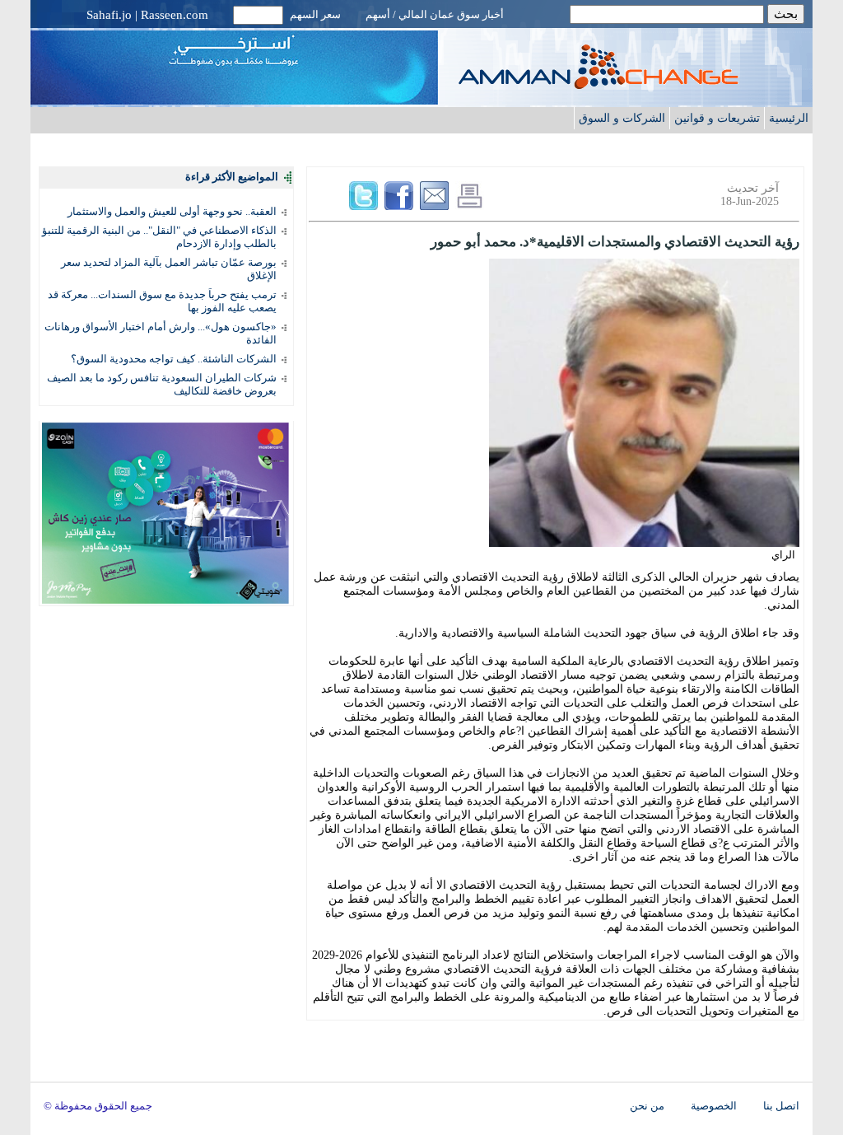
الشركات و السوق (622, 117)
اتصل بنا (781, 1106)
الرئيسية (788, 117)
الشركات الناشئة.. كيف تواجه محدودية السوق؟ (174, 359)
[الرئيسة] (631, 84)
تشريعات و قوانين (717, 117)
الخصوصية (714, 1106)
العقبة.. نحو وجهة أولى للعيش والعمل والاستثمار (172, 211)
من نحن (647, 1106)
